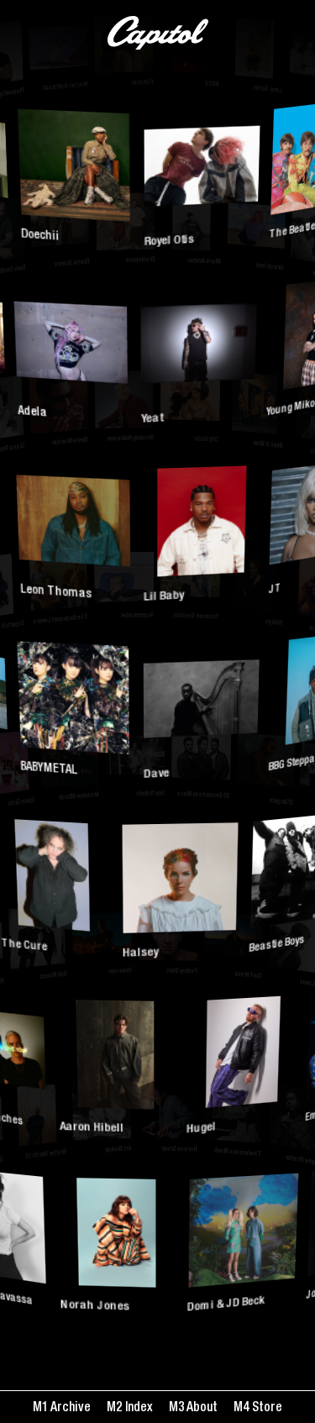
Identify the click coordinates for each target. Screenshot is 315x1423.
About (201, 1408)
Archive (69, 1408)
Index (137, 1408)
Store (265, 1408)
